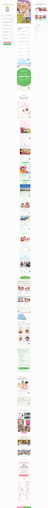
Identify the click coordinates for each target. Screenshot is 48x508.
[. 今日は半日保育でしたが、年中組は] (21, 429)
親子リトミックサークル (21, 492)
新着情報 (36, 29)
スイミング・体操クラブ (23, 228)
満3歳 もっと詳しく (23, 177)
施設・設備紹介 (27, 489)
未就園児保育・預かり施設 (21, 494)
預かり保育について (37, 27)
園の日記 (20, 500)
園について (36, 22)
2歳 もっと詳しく (23, 158)
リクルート (36, 32)
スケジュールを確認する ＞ (24, 370)
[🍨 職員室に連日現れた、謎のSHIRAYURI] (21, 416)
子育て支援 (27, 491)
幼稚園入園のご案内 (21, 368)
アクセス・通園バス (28, 488)
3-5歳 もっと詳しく (23, 195)
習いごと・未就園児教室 (37, 24)
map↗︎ (28, 468)
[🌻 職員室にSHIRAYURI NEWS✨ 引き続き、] (27, 422)
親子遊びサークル (20, 493)
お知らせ (20, 499)
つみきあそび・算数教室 (21, 490)
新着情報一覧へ (22, 59)
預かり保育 (22, 249)
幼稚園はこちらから (22, 356)
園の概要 (27, 487)
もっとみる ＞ (20, 295)
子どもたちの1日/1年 (21, 343)
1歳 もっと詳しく (23, 138)
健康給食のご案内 (27, 490)
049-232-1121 (21, 359)
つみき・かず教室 (23, 212)
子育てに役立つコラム (21, 501)
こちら (27, 365)
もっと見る (20, 403)
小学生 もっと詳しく (23, 271)
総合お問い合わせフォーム (23, 475)
